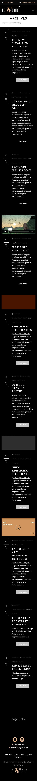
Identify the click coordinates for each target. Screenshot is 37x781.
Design (28, 31)
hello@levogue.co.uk (28, 2)
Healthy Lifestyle (17, 159)
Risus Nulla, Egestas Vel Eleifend (21, 621)
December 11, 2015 (21, 97)
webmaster (16, 31)
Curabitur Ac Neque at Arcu (22, 104)
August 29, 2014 (16, 322)
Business (23, 31)
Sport (29, 239)
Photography (29, 540)
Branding (24, 657)
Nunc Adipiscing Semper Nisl (21, 470)
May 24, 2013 (15, 463)
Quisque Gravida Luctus (18, 388)
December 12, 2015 (21, 36)
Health (23, 540)
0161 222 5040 (8, 2)
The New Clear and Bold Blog (20, 43)
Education (24, 239)
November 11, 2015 (21, 243)
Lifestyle (25, 159)
